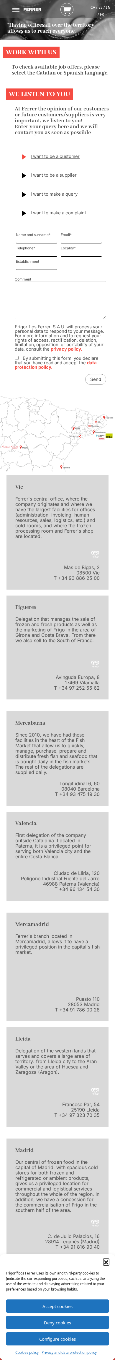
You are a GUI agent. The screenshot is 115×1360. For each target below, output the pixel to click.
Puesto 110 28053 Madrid (84, 1001)
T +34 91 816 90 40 (77, 1247)
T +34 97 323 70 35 (77, 1115)
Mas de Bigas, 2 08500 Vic (82, 570)
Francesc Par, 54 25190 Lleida (81, 1107)
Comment (23, 279)
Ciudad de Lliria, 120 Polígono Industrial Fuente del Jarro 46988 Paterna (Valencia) (60, 878)
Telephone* (25, 248)
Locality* (68, 248)
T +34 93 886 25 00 (77, 578)
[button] (106, 1262)
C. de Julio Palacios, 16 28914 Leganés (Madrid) (72, 1239)
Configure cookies (57, 1339)
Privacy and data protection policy (69, 1352)
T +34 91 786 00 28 (77, 1010)
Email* (66, 235)
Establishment (27, 262)
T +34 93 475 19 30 (77, 794)
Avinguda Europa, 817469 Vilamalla (78, 679)
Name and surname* (33, 235)
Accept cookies (57, 1306)
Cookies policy (27, 1352)
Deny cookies (57, 1323)
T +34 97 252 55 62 (77, 688)
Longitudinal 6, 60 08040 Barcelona (80, 786)
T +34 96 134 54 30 (77, 889)
